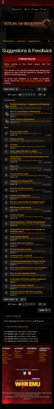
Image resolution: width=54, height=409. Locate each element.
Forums (5, 353)
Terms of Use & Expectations (22, 119)
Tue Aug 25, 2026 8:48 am (33, 168)
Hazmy (20, 108)
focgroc (20, 153)
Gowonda (30, 351)
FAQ (28, 9)
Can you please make (19, 174)
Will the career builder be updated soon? (27, 202)
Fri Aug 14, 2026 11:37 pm (30, 281)
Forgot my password (18, 356)
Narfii (19, 197)
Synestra (21, 269)
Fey (19, 281)
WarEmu (30, 353)
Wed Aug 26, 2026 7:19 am (35, 141)
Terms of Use (9, 66)
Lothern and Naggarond (20, 195)
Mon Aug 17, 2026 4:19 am (34, 269)
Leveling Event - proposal (21, 256)
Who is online (13, 316)
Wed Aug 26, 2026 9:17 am (32, 133)
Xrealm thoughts (17, 215)
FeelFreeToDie (23, 175)
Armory (4, 357)
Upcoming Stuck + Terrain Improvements (27, 222)
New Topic (9, 89)
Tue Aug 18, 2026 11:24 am (37, 251)
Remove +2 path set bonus (21, 188)
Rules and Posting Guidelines (32, 81)
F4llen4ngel (22, 224)
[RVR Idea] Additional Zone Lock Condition (28, 268)
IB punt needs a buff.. (19, 132)
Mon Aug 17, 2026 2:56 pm (34, 257)
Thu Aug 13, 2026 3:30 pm (34, 293)
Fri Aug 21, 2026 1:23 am (35, 203)
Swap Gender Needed (19, 237)
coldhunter (21, 238)
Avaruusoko (22, 275)
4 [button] (31, 95)
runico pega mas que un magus (23, 151)
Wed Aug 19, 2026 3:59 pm (35, 238)
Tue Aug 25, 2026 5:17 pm (33, 153)
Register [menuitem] (36, 9)
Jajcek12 (21, 216)
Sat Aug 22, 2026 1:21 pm (32, 183)
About (4, 361)
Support (42, 353)
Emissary (21, 245)
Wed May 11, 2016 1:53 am (41, 121)
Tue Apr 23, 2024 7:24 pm (32, 108)
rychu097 (21, 257)
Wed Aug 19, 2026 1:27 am (35, 245)
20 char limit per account (20, 249)
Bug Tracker (6, 359)
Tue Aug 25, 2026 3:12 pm (33, 160)
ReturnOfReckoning (24, 113)
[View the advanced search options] (49, 41)
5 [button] (34, 95)
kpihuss (20, 209)
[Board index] (27, 22)
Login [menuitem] (44, 9)
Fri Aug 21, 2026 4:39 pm (31, 197)
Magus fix (14, 166)
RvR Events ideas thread (20, 208)
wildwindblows (22, 190)
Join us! (5, 363)
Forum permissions (17, 327)
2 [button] (26, 95)
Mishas (20, 168)
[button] (19, 94)
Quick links (18, 9)
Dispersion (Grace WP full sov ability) (26, 292)
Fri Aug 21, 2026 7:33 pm (37, 190)
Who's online (7, 355)
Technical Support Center (24, 115)
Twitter (41, 357)
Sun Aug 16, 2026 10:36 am (37, 275)
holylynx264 (22, 287)
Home (4, 351)
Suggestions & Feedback (27, 50)
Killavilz (29, 321)
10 (49, 169)
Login (17, 353)
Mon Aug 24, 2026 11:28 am (38, 175)
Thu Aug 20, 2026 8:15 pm (34, 216)
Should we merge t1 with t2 (21, 285)
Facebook (43, 355)
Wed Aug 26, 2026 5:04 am (36, 146)
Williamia (21, 263)
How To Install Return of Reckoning (25, 111)
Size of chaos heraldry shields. (23, 273)
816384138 (22, 233)
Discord (42, 361)
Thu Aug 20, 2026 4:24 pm (36, 224)
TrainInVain (21, 203)
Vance (20, 183)
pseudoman (22, 146)
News (18, 122)
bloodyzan (21, 141)
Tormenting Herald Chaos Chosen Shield (27, 261)
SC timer (13, 145)
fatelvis (20, 160)
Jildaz (20, 133)
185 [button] (40, 95)
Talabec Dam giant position (21, 243)
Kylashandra (22, 251)
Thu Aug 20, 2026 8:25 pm (33, 209)
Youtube (42, 359)
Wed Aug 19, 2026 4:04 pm (36, 233)
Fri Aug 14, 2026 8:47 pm (36, 287)
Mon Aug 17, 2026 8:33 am (34, 263)
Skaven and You (17, 139)
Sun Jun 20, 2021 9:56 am (41, 113)
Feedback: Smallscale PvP (21, 181)
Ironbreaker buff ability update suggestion (28, 279)
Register (18, 351)
